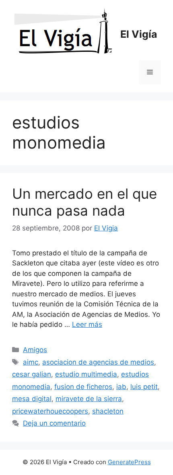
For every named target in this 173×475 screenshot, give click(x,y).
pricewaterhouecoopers (50, 411)
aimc (30, 362)
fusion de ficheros (83, 387)
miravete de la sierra (89, 399)
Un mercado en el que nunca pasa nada (84, 202)
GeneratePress (129, 462)
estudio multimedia (86, 374)
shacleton (108, 411)
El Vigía (138, 34)
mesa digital (31, 399)
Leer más (87, 324)
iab (121, 387)
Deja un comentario (54, 423)
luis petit (144, 387)
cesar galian (31, 374)
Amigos (35, 350)
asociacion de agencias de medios (98, 362)
